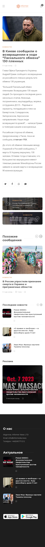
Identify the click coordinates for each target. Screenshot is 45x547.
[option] (22, 269)
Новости (7, 47)
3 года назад (7, 66)
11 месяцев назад (12, 398)
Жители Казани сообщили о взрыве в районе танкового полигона (21, 220)
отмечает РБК (20, 139)
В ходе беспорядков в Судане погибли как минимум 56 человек (24, 205)
